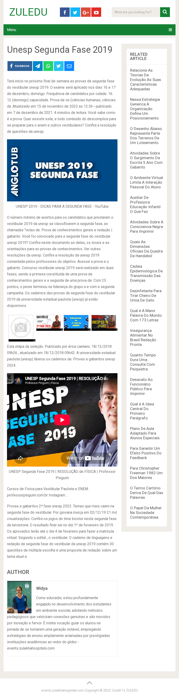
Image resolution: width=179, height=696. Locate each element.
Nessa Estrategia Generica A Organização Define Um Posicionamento (145, 108)
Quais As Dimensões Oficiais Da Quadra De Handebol (146, 248)
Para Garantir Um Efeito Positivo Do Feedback (146, 453)
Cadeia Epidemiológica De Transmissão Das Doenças (146, 273)
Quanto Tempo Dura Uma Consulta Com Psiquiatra (143, 362)
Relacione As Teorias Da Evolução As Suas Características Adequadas (145, 79)
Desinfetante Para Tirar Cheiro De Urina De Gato (146, 295)
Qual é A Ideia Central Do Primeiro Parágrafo (142, 411)
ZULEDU (28, 12)
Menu (11, 30)
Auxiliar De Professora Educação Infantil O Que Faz (145, 204)
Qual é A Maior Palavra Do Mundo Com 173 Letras (146, 315)
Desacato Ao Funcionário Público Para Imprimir (141, 386)
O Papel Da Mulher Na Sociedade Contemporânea (146, 513)
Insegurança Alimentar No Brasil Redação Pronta (143, 337)
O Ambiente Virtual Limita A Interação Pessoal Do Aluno (146, 182)
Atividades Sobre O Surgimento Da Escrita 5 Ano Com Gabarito (146, 160)
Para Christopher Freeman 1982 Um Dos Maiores (146, 473)
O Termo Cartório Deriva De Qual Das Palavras (146, 493)
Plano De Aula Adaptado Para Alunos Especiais (145, 433)
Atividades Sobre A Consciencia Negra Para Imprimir (146, 227)
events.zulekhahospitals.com (62, 690)
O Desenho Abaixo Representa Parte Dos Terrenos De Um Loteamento (146, 135)
